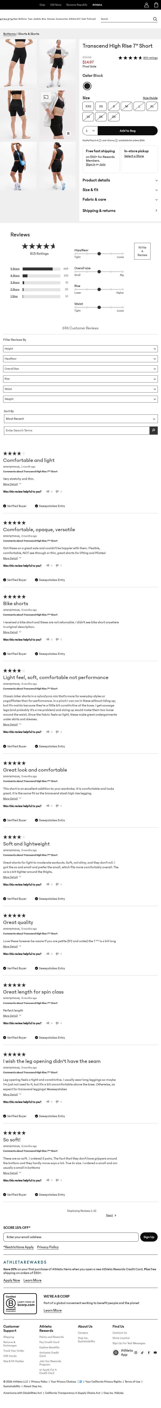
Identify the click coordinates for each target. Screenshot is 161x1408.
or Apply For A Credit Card (48, 1371)
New (15, 19)
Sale (84, 19)
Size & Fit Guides (13, 1361)
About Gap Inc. (32, 1386)
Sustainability (11, 1386)
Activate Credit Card (49, 1354)
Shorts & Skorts (28, 34)
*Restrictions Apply (18, 1247)
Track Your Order (13, 1350)
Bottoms (22, 19)
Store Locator (121, 1338)
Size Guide (150, 98)
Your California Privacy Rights (103, 1381)
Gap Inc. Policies (113, 1393)
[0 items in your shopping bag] (156, 5)
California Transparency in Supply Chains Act (72, 1393)
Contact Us (120, 1332)
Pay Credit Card (49, 1342)
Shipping (8, 1337)
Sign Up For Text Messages (129, 1343)
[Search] (155, 19)
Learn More (32, 1280)
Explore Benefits (49, 1347)
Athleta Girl (74, 19)
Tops (30, 19)
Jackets (37, 19)
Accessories (62, 19)
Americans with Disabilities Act (22, 1393)
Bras (44, 19)
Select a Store (134, 156)
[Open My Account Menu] (146, 5)
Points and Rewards (51, 1337)
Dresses (51, 19)
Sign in (90, 164)
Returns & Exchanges (10, 1344)
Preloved (91, 19)
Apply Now (11, 1280)
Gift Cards (10, 1356)
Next (109, 1215)
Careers (83, 1332)
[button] (39, 130)
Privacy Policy (48, 1247)
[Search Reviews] (153, 430)
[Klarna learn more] (116, 140)
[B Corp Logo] (20, 1303)
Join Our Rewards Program (50, 1363)
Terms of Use (132, 1381)
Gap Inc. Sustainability (86, 1339)
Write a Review (142, 251)
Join (102, 164)
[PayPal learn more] (100, 140)
